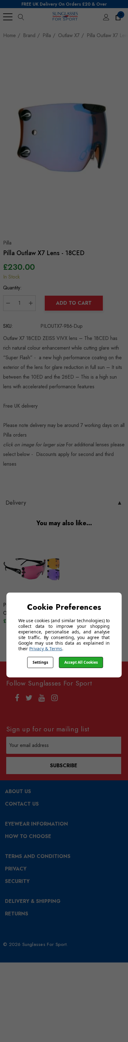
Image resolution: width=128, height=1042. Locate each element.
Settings (40, 662)
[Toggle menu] (7, 17)
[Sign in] (105, 17)
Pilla (7, 242)
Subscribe (63, 765)
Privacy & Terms (45, 649)
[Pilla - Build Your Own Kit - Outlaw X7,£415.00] (32, 569)
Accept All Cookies (81, 662)
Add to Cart (74, 303)
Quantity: (12, 287)
